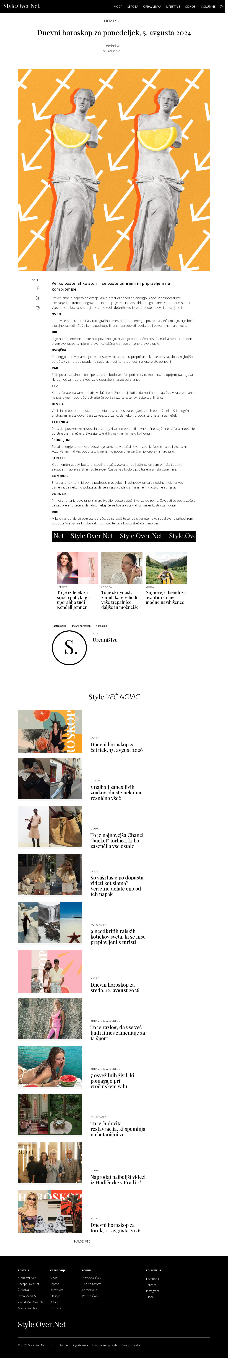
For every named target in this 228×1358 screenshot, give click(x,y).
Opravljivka (152, 7)
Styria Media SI (27, 1296)
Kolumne (208, 7)
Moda (118, 7)
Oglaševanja (80, 1345)
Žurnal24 (23, 1290)
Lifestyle (173, 7)
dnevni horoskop (81, 625)
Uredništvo (112, 46)
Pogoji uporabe (131, 1345)
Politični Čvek (90, 1296)
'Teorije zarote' (91, 1284)
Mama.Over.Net (28, 1308)
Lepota (132, 7)
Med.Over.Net (27, 1278)
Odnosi (190, 7)
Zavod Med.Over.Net (31, 1302)
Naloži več (82, 1241)
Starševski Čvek (91, 1278)
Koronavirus (89, 1290)
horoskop (101, 625)
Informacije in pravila (104, 1345)
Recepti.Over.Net (28, 1284)
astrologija (59, 625)
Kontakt (64, 1345)
